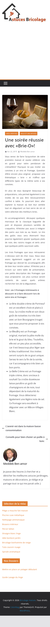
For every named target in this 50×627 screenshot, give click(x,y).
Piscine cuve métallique (13, 515)
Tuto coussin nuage (11, 547)
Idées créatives (11, 133)
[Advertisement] (25, 53)
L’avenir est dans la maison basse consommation (23, 428)
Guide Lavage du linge (12, 577)
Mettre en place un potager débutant (19, 569)
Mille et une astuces (28, 133)
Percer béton (8, 529)
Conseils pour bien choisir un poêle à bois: (25, 439)
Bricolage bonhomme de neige (16, 542)
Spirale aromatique (11, 551)
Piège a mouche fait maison (15, 510)
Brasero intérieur (10, 524)
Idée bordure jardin (11, 538)
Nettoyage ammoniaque (13, 519)
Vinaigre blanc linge (11, 533)
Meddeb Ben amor (27, 151)
